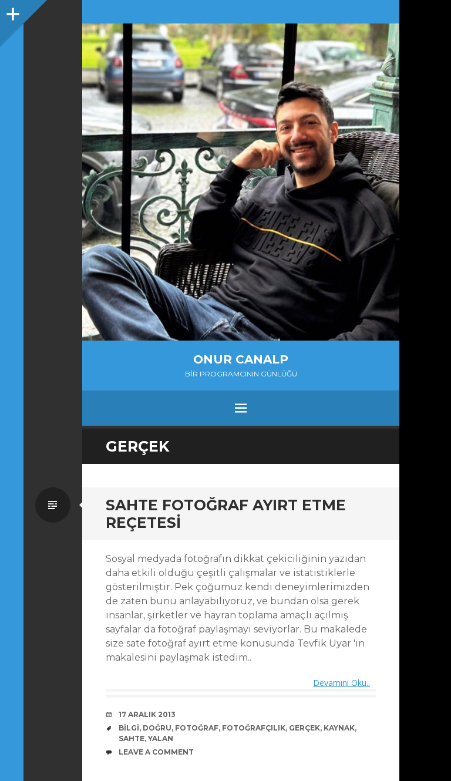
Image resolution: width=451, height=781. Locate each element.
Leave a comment (156, 752)
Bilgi (129, 727)
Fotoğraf (196, 727)
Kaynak (339, 727)
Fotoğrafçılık (253, 727)
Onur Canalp (240, 359)
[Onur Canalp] (240, 182)
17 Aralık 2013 (147, 714)
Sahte (131, 738)
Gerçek (304, 727)
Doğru (157, 727)
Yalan (160, 738)
